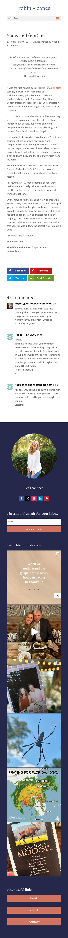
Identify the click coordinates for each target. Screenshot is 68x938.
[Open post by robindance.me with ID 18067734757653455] (34, 740)
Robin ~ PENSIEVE (25, 334)
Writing (55, 41)
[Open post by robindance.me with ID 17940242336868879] (34, 795)
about (34, 910)
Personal (45, 41)
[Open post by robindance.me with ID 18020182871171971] (34, 849)
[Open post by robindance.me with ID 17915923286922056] (34, 686)
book (34, 898)
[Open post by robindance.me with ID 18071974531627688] (34, 577)
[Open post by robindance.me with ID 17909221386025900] (34, 632)
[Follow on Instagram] (34, 498)
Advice (36, 41)
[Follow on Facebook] (21, 498)
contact (34, 921)
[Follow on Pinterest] (46, 498)
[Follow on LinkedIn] (40, 498)
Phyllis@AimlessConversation (33, 303)
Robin (13, 41)
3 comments (13, 45)
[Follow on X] (27, 498)
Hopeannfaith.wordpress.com (34, 384)
